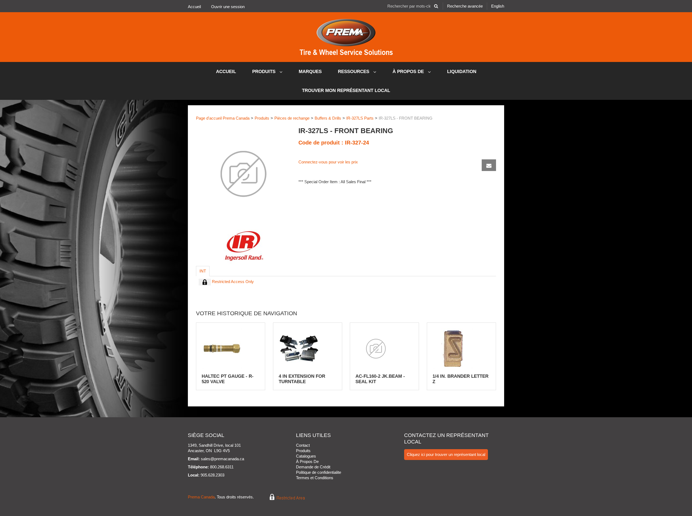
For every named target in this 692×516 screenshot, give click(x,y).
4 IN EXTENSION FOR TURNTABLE (302, 379)
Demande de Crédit (313, 467)
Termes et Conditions (314, 477)
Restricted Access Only (232, 281)
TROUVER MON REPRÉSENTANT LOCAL (346, 90)
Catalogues (306, 456)
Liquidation (461, 71)
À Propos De (408, 71)
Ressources (354, 71)
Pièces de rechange (292, 118)
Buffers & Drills (328, 118)
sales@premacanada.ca (222, 458)
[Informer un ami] (489, 165)
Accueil (194, 6)
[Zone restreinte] (283, 497)
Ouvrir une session (228, 6)
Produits (264, 71)
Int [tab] (202, 271)
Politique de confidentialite (318, 472)
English (497, 6)
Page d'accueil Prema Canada (222, 118)
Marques (310, 71)
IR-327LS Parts (360, 118)
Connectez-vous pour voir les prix (328, 162)
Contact (303, 445)
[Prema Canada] (346, 37)
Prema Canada (201, 497)
